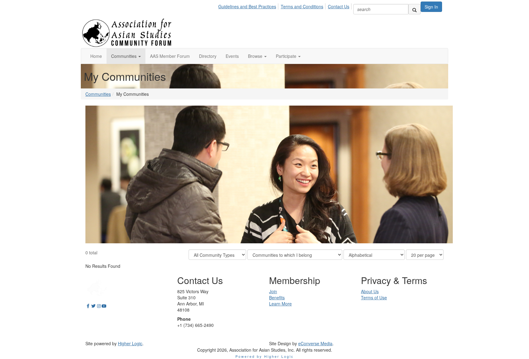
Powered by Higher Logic (264, 356)
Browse (256, 56)
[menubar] (285, 5)
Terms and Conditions (302, 6)
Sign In (431, 7)
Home (96, 56)
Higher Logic (130, 343)
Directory (207, 56)
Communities (124, 56)
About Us (370, 291)
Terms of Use (374, 297)
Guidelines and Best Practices (247, 6)
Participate (287, 56)
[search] (414, 9)
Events (232, 56)
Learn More (280, 304)
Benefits (277, 297)
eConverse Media (315, 343)
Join (273, 291)
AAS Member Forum (170, 56)
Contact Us (338, 6)
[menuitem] (249, 5)
